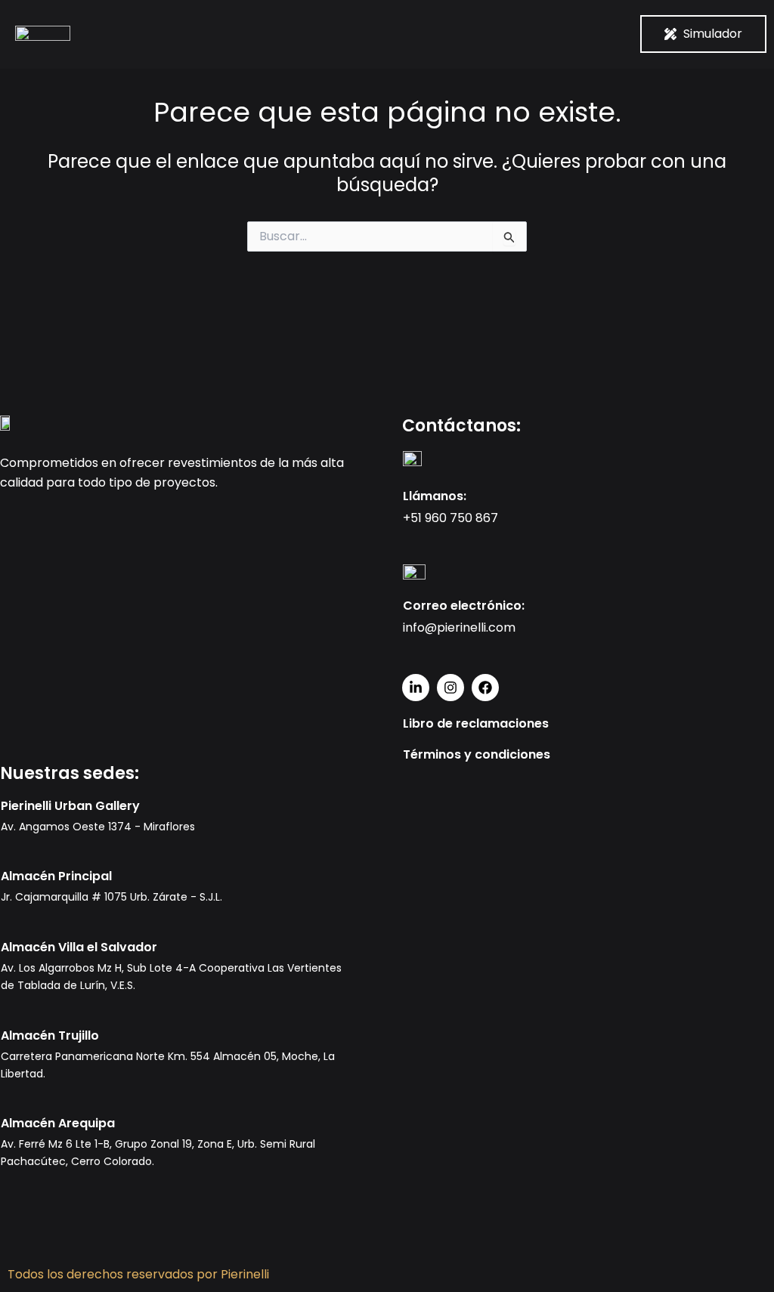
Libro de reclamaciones (476, 723)
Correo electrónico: (464, 605)
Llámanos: (434, 496)
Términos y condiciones (476, 754)
